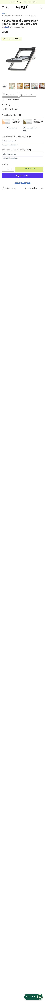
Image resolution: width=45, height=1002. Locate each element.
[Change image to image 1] (5, 86)
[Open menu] (3, 7)
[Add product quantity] (12, 169)
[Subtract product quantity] (4, 169)
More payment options (22, 182)
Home (3, 13)
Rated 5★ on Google (15, 2)
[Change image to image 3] (20, 86)
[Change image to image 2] (12, 86)
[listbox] (22, 141)
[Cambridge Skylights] (22, 7)
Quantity (5, 164)
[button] (33, 997)
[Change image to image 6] (42, 86)
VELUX (6, 27)
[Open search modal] (7, 7)
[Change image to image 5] (34, 86)
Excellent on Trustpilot (29, 2)
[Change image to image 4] (27, 86)
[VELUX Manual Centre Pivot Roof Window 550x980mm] (22, 58)
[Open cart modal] (41, 7)
